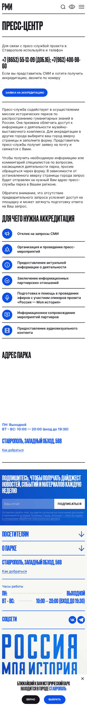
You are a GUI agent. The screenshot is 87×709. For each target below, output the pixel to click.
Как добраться (14, 571)
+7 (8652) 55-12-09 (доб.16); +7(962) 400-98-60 (41, 62)
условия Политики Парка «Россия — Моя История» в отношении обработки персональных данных (42, 517)
